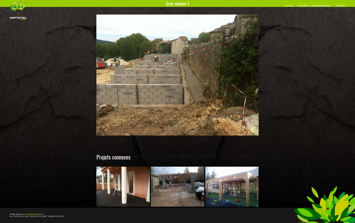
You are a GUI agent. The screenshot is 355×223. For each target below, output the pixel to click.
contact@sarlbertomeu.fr (33, 214)
